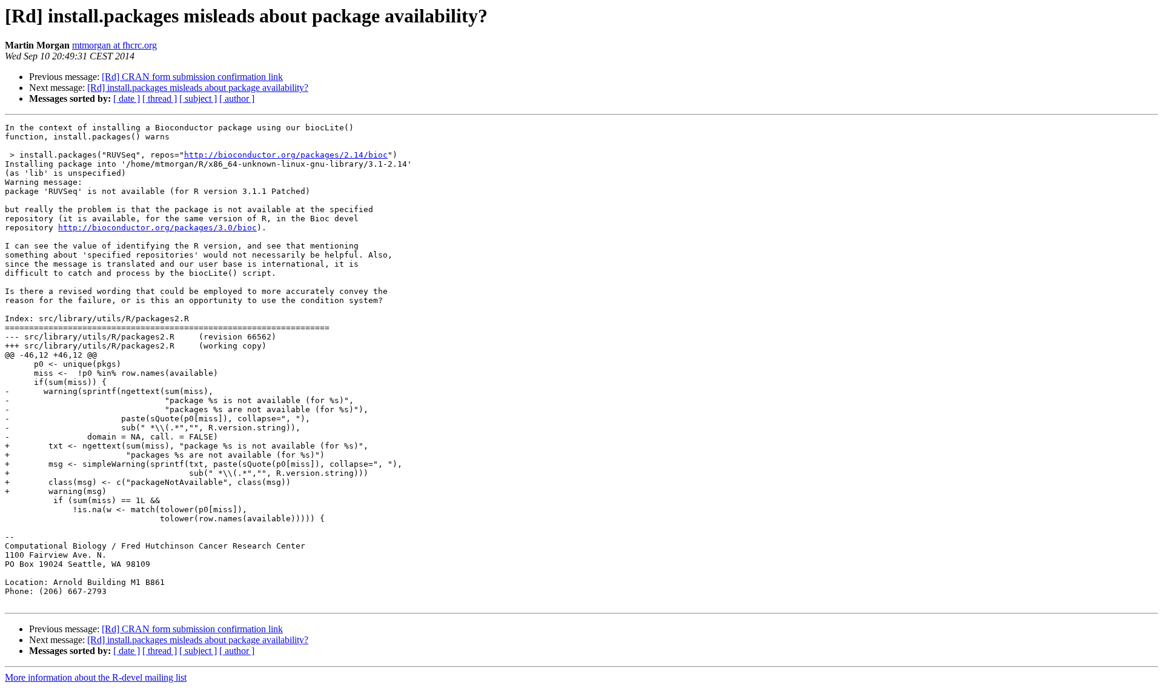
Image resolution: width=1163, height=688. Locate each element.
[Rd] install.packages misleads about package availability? (197, 87)
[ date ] (126, 98)
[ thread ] (159, 98)
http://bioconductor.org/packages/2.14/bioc (286, 154)
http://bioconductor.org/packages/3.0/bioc (157, 227)
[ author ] (236, 98)
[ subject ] (198, 98)
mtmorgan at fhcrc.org (114, 45)
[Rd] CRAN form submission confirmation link (192, 77)
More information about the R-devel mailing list (96, 677)
